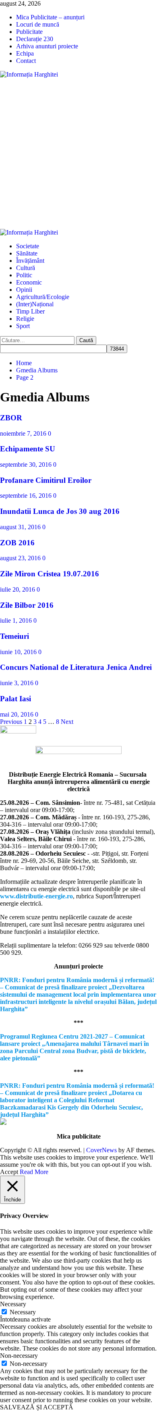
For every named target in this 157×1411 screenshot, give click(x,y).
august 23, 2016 (21, 558)
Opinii (24, 289)
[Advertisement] (78, 153)
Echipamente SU (27, 449)
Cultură (25, 267)
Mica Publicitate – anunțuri (50, 17)
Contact (26, 60)
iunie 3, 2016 (17, 683)
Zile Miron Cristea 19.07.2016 (49, 573)
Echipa (25, 53)
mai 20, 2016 (17, 714)
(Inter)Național (35, 304)
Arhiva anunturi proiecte (47, 46)
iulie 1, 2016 (16, 620)
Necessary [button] (13, 1304)
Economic (29, 282)
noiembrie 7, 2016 (24, 433)
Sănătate (26, 253)
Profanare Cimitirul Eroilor (45, 480)
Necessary (23, 1312)
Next (67, 721)
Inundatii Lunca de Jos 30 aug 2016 (60, 511)
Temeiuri (14, 636)
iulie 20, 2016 (18, 589)
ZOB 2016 (17, 542)
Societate (27, 246)
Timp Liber (30, 311)
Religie (25, 318)
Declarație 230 (34, 38)
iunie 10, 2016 (19, 651)
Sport (23, 325)
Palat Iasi (15, 698)
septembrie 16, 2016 (26, 495)
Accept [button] (9, 1171)
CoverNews (101, 1150)
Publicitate (29, 31)
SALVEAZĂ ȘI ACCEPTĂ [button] (36, 1407)
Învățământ (30, 260)
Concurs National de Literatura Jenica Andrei (76, 667)
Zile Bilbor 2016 (27, 605)
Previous (11, 721)
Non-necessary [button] (19, 1355)
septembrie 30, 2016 (26, 464)
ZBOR (11, 418)
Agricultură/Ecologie (42, 296)
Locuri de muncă (37, 24)
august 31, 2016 (21, 527)
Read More (34, 1171)
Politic (24, 275)
